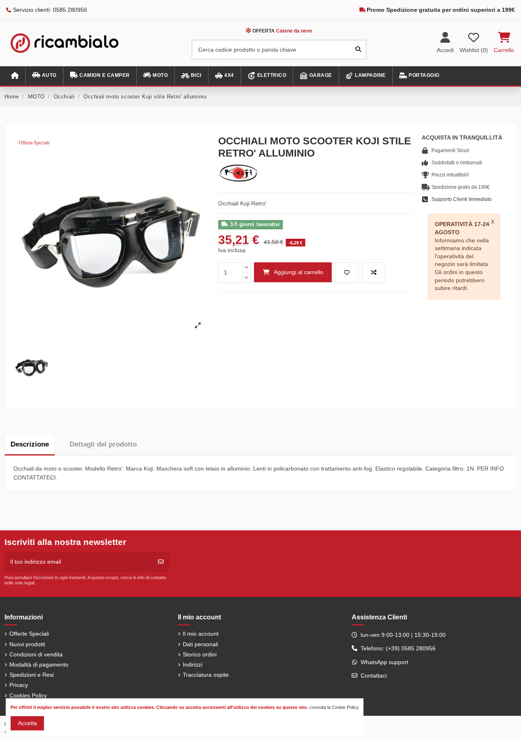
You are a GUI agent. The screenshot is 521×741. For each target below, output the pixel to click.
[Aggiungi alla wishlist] (347, 272)
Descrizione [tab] (30, 444)
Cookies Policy (28, 695)
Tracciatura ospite (206, 674)
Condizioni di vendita (36, 654)
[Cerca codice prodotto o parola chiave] (358, 49)
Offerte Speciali (29, 633)
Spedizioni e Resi (31, 674)
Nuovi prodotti (27, 644)
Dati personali (200, 644)
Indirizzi (192, 664)
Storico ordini (200, 654)
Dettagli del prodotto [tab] (103, 444)
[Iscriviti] (160, 562)
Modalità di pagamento (38, 664)
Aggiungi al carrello (298, 272)
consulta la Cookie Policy (334, 707)
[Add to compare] (373, 272)
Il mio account (201, 633)
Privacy (18, 685)
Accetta (27, 723)
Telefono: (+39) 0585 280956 (398, 648)
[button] (44, 75)
